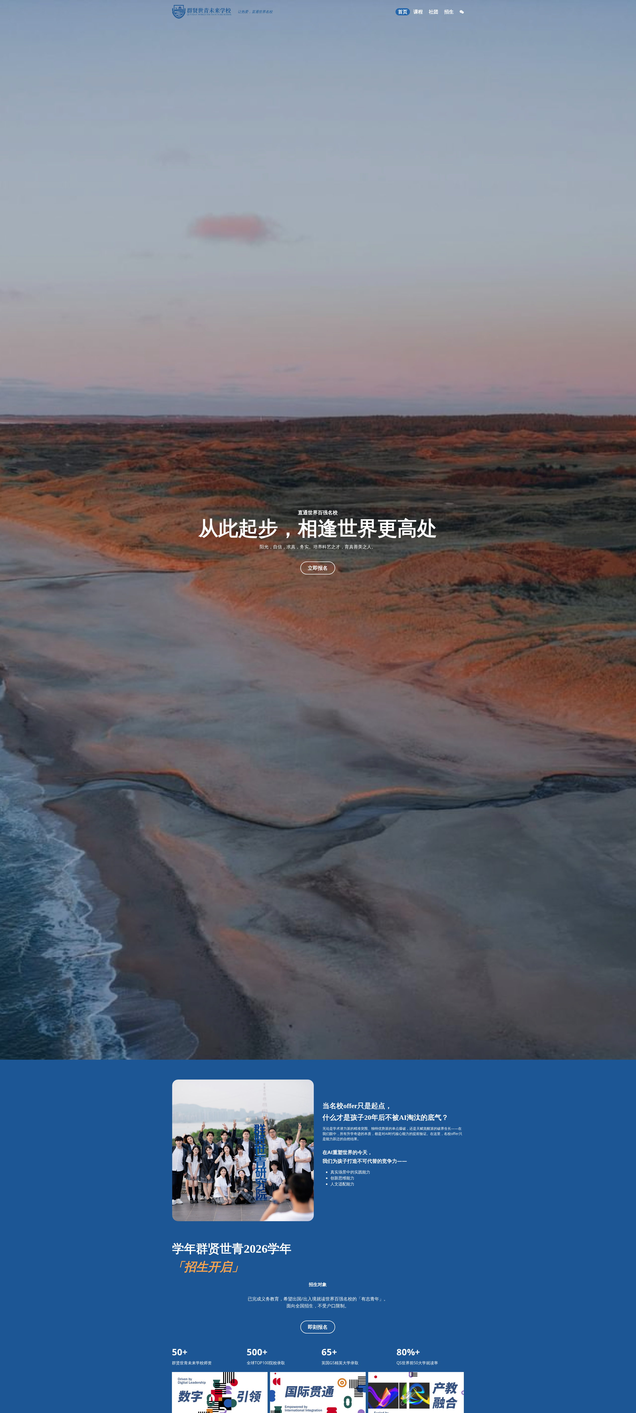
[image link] (202, 11)
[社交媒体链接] (462, 12)
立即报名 (318, 568)
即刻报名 (318, 1327)
